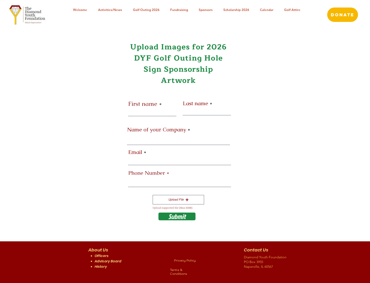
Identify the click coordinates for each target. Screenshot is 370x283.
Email (135, 152)
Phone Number (146, 173)
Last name (195, 103)
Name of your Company (156, 129)
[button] (178, 199)
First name (142, 104)
